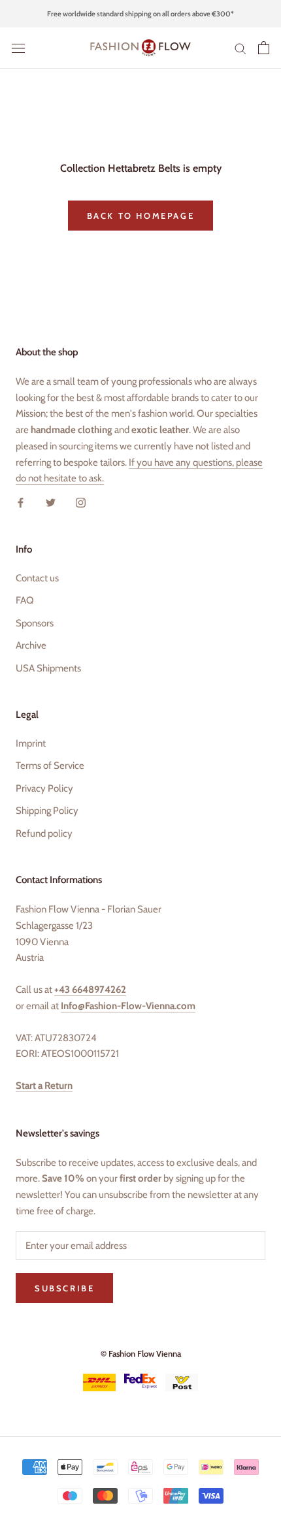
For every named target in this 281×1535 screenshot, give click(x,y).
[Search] (240, 48)
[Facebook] (20, 502)
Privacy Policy (44, 788)
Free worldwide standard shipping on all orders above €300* (140, 13)
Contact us (37, 578)
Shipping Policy (47, 810)
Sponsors (35, 623)
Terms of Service (50, 765)
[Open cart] (263, 47)
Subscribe (64, 1288)
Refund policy (44, 833)
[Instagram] (81, 502)
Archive (31, 645)
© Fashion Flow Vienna (141, 1353)
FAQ (25, 600)
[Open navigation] (18, 48)
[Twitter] (51, 502)
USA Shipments (48, 668)
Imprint (31, 743)
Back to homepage (141, 215)
